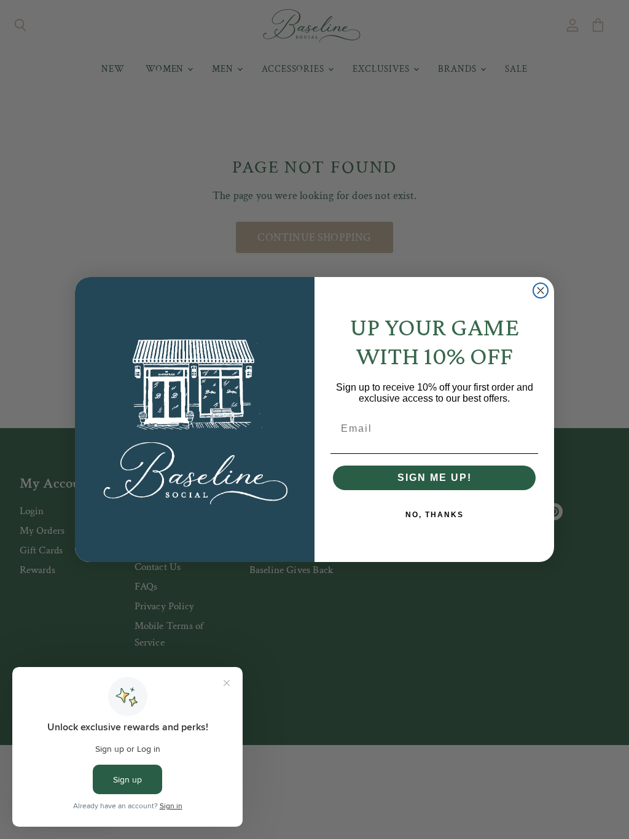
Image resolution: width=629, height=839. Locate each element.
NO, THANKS (434, 514)
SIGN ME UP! (434, 477)
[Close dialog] (540, 290)
